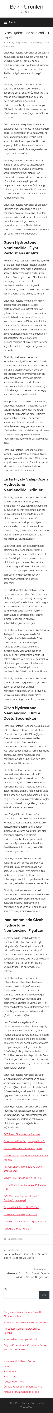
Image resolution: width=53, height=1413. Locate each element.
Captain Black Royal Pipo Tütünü (21, 1207)
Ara (5, 1288)
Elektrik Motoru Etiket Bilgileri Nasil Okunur (26, 1322)
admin (45, 42)
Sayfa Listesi (10, 1371)
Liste (6, 1366)
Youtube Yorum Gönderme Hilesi (21, 1391)
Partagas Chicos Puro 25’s (18, 1228)
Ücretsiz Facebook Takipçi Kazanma (23, 1386)
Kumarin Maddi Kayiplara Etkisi (20, 1339)
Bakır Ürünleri (26, 6)
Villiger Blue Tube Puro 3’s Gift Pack (23, 1178)
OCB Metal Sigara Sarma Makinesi (22, 1134)
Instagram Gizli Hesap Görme (19, 1361)
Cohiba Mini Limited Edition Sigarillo (23, 1148)
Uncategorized (15, 1239)
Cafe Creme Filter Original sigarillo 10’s (24, 1141)
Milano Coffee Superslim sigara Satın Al (25, 1221)
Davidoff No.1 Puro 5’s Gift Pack (20, 1214)
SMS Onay (9, 1376)
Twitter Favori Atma (14, 1381)
